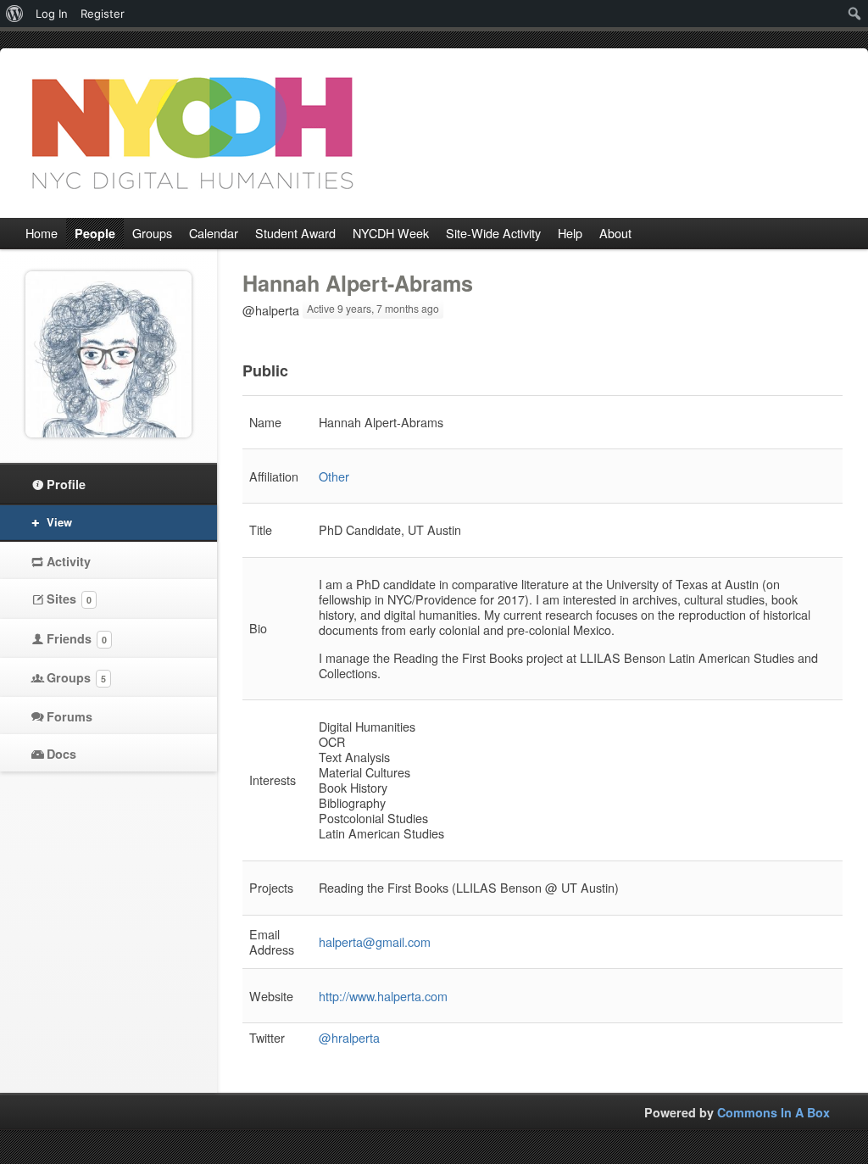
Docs (61, 753)
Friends (77, 638)
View (59, 522)
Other (334, 476)
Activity (69, 561)
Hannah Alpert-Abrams (357, 283)
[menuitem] (15, 13)
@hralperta (349, 1037)
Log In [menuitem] (52, 13)
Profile (66, 484)
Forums (69, 716)
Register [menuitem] (103, 13)
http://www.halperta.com (383, 996)
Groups (76, 677)
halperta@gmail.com (375, 941)
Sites (69, 598)
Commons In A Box (773, 1112)
